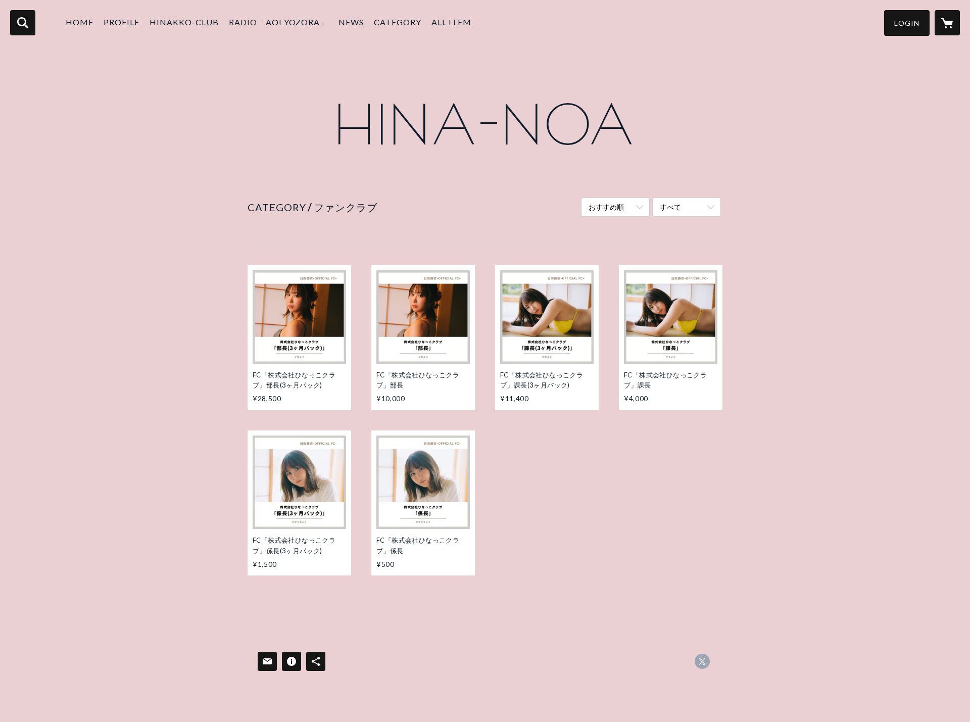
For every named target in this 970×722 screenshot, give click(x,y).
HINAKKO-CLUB (184, 22)
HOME (79, 22)
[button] (907, 23)
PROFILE (121, 22)
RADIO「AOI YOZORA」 (278, 22)
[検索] (22, 22)
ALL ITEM (451, 22)
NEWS (351, 22)
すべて (670, 207)
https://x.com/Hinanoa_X (702, 661)
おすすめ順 (606, 207)
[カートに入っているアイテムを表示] (947, 22)
